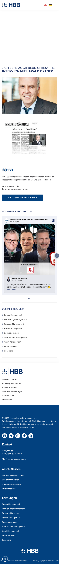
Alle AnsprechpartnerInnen (14, 459)
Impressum (7, 399)
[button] (22, 198)
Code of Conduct (10, 380)
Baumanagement (11, 333)
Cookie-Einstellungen (12, 392)
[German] (50, 4)
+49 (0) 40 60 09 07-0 (12, 454)
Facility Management (13, 328)
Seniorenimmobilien (10, 480)
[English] (45, 4)
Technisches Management (15, 337)
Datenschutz (8, 395)
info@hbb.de (7, 451)
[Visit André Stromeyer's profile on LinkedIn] (9, 279)
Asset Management (12, 342)
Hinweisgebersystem (12, 384)
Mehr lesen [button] (11, 289)
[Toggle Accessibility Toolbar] (5, 559)
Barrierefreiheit (9, 388)
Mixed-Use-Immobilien (12, 484)
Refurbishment (10, 346)
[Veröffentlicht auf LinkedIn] (53, 220)
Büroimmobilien (9, 489)
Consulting (8, 351)
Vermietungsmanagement (15, 319)
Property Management (14, 324)
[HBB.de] (11, 4)
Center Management (13, 315)
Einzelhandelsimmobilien (12, 475)
